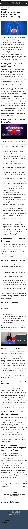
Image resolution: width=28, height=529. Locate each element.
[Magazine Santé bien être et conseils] (14, 4)
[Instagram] (15, 517)
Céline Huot (3, 18)
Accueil (2, 7)
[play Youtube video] (14, 131)
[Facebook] (13, 517)
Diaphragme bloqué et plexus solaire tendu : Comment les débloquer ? (12, 14)
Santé (6, 7)
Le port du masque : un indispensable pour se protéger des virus (6, 485)
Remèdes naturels (11, 7)
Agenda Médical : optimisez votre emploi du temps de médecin (21, 485)
